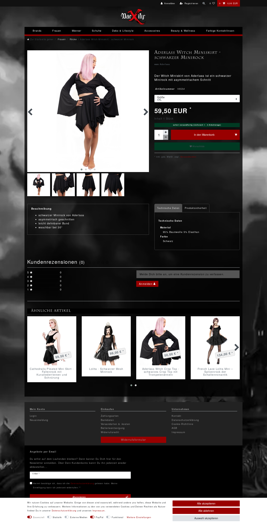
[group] (51, 340)
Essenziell (38, 517)
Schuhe (96, 30)
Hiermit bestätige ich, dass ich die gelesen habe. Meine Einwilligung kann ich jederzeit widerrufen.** (75, 485)
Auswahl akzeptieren (206, 518)
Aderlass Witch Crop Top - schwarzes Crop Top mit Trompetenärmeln (160, 371)
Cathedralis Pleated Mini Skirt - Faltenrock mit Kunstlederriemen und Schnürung (52, 373)
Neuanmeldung (39, 420)
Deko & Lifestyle (123, 30)
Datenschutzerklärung (185, 420)
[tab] (168, 208)
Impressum (178, 432)
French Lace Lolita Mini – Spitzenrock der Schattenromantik (215, 371)
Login (33, 415)
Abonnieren (79, 497)
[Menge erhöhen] (165, 132)
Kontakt (176, 415)
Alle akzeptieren (206, 503)
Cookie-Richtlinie (182, 424)
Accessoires (152, 30)
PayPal (99, 517)
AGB (174, 428)
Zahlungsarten (110, 415)
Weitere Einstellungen (139, 517)
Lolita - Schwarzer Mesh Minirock (106, 370)
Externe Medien (79, 517)
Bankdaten (107, 420)
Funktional (117, 517)
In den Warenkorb (204, 134)
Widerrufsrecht (110, 432)
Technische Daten (168, 208)
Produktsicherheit (196, 208)
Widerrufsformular (133, 439)
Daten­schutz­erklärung (64, 510)
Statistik (57, 517)
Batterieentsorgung (113, 428)
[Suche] (204, 3)
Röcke (73, 39)
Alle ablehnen (206, 510)
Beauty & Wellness (183, 30)
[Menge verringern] (165, 137)
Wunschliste (198, 146)
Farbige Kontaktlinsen (220, 30)
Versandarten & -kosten (115, 424)
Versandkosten (188, 156)
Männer (76, 30)
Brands (37, 30)
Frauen (56, 30)
